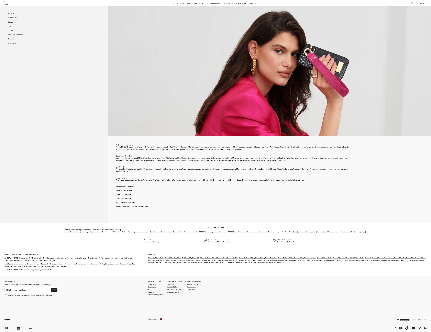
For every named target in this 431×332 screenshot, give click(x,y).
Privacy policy (191, 287)
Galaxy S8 (272, 262)
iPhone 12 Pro (359, 258)
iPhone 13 (320, 258)
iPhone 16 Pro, (211, 258)
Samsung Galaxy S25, (289, 260)
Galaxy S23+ (368, 260)
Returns (151, 292)
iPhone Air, (180, 258)
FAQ (9, 26)
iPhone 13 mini (350, 258)
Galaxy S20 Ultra (220, 262)
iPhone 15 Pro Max (271, 258)
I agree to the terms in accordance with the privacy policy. (30, 295)
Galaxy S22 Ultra (418, 260)
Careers (10, 22)
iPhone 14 (281, 258)
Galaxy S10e (248, 262)
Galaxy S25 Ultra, (313, 260)
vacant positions (286, 180)
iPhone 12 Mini (388, 258)
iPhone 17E (187, 258)
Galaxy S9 (256, 262)
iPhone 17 (151, 258)
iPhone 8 (191, 260)
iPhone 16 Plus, (221, 258)
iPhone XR (164, 260)
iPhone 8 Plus (199, 260)
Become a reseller (173, 292)
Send (54, 290)
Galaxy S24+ (331, 260)
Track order (152, 284)
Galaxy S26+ (265, 260)
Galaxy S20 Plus (208, 262)
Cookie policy (191, 289)
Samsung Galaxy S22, (392, 260)
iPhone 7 (207, 260)
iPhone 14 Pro (288, 258)
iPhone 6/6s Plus (235, 260)
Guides (10, 30)
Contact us (152, 287)
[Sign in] (412, 3)
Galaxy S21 (167, 262)
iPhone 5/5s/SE (246, 260)
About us (11, 13)
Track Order (12, 43)
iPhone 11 (418, 258)
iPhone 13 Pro (327, 258)
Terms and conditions (15, 35)
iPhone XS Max (156, 260)
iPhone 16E (195, 258)
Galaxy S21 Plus (177, 262)
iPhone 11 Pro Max (399, 258)
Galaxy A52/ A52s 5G (155, 262)
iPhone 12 (368, 258)
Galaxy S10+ (239, 262)
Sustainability (12, 17)
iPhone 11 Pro (410, 258)
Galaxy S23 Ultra (379, 260)
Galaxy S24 (323, 260)
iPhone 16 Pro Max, (232, 258)
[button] (412, 319)
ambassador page (257, 180)
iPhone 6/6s (224, 260)
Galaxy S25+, (302, 260)
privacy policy (47, 295)
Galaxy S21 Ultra (188, 262)
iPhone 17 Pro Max (170, 258)
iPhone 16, (203, 258)
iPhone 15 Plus (259, 258)
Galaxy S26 (256, 260)
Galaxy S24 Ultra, (342, 260)
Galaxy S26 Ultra (276, 260)
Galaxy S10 (230, 262)
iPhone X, (172, 260)
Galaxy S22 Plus (406, 260)
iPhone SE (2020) (181, 260)
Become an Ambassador (175, 289)
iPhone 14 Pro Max (310, 258)
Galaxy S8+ (280, 262)
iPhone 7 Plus (215, 260)
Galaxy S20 (198, 262)
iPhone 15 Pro (249, 258)
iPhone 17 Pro (159, 258)
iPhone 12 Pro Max (378, 258)
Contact (11, 39)
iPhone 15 (242, 258)
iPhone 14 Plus (298, 258)
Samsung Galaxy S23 (356, 260)
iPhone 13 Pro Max (339, 258)
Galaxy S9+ (264, 262)
